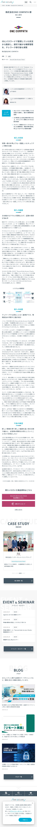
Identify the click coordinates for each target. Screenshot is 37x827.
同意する (25, 820)
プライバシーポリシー (16, 811)
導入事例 (8, 5)
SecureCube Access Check (17, 59)
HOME (3, 5)
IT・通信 (8, 56)
